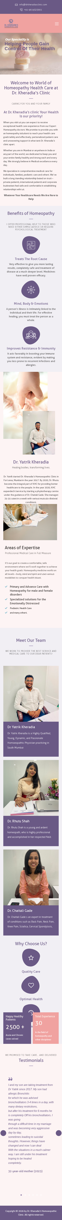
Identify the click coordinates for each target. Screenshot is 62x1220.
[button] (21, 1195)
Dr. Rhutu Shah (18, 821)
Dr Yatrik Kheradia (21, 727)
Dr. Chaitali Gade (19, 911)
